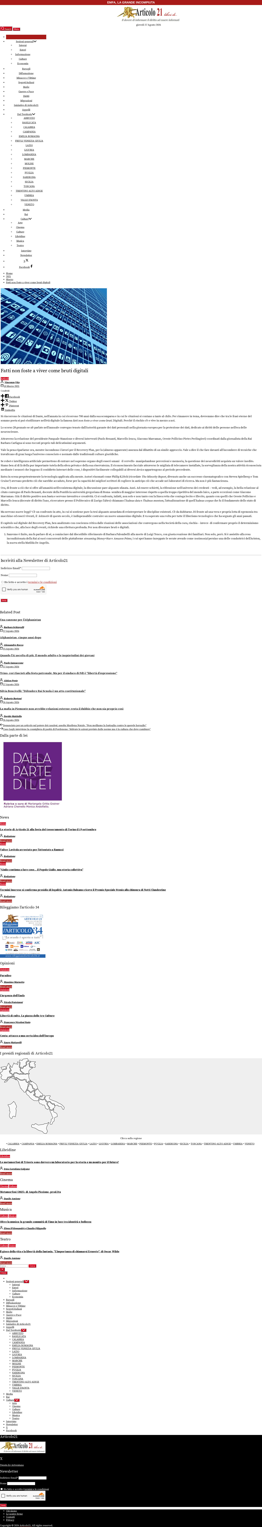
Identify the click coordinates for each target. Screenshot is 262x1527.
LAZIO (29, 145)
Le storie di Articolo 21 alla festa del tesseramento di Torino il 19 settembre (48, 829)
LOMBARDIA (29, 154)
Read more (6, 840)
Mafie (26, 87)
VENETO (29, 204)
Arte (20, 222)
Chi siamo (11, 1510)
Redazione (9, 836)
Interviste (26, 250)
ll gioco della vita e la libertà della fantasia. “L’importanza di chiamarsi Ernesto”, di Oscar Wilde (59, 1251)
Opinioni (4, 969)
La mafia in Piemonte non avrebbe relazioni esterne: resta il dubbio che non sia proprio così (61, 709)
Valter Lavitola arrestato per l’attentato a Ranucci (32, 849)
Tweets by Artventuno (12, 1465)
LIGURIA (29, 149)
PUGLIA (29, 172)
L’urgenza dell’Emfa (12, 995)
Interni (23, 45)
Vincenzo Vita (11, 382)
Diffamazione (26, 73)
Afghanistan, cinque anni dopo (20, 637)
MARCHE (29, 159)
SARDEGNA (29, 177)
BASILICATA (29, 122)
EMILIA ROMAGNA (29, 136)
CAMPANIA (29, 131)
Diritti (26, 96)
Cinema (20, 227)
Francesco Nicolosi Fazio (17, 1022)
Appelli (26, 109)
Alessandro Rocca (13, 645)
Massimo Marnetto (14, 982)
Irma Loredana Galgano (17, 1168)
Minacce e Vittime (26, 77)
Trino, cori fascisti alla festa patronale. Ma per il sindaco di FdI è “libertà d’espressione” (58, 673)
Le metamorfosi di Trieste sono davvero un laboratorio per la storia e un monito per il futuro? (59, 1162)
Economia (22, 63)
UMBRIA (29, 195)
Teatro (20, 245)
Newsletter (26, 255)
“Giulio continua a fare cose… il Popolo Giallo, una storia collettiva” (41, 869)
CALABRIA (29, 127)
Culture (23, 59)
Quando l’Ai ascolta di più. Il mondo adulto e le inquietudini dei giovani (47, 655)
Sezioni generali (25, 41)
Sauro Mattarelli (13, 1042)
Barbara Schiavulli (14, 627)
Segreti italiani (26, 82)
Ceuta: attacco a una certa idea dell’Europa (27, 1035)
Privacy (10, 1520)
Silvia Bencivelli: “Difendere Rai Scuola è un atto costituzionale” (43, 691)
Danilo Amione (12, 1198)
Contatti (10, 1517)
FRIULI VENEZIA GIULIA (29, 140)
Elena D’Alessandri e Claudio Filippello (25, 1228)
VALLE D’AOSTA (29, 200)
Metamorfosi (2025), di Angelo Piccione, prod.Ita (30, 1192)
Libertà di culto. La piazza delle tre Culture (27, 1015)
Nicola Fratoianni (13, 1002)
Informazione (22, 54)
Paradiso (5, 975)
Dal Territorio (24, 114)
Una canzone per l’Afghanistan (20, 620)
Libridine (20, 236)
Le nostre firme (14, 1513)
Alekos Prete (11, 680)
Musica (20, 240)
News (3, 823)
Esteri (23, 49)
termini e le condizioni (42, 582)
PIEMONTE (29, 168)
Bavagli (26, 68)
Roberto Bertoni (13, 698)
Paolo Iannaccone (13, 662)
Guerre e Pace (26, 91)
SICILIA (29, 181)
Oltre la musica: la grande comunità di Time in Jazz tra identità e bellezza (45, 1221)
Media (26, 209)
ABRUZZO (29, 118)
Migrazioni (26, 100)
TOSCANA (29, 186)
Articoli (5, 378)
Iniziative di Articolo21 (26, 105)
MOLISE (29, 163)
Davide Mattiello (13, 716)
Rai (26, 214)
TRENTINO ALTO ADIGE (29, 190)
